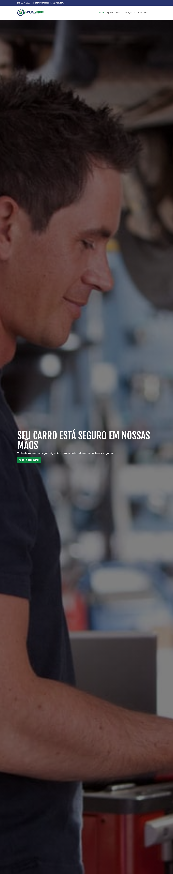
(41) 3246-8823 (23, 3)
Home (101, 13)
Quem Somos (114, 13)
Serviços (128, 13)
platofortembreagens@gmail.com (48, 3)
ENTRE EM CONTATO (30, 460)
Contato (142, 13)
